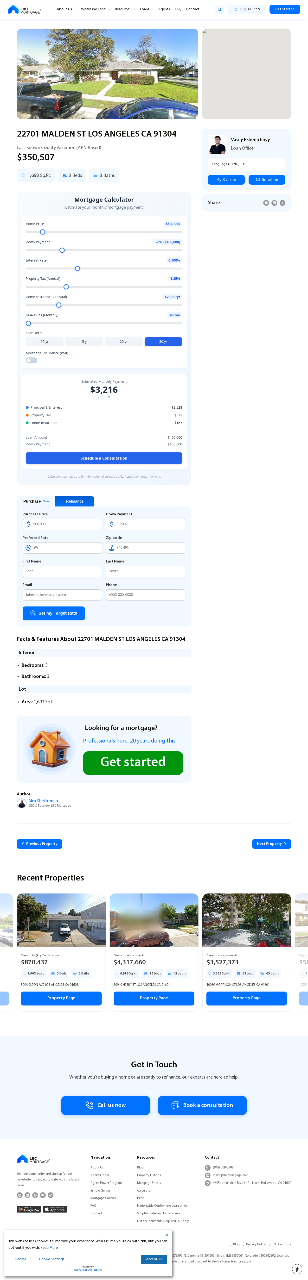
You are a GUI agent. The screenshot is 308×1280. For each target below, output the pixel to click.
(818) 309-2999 (223, 1167)
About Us (64, 9)
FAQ (178, 9)
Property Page (61, 998)
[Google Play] (29, 1209)
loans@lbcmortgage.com (231, 1175)
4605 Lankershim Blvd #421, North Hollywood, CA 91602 (252, 1183)
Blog (140, 1167)
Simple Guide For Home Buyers (158, 1213)
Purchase (36, 501)
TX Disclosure (281, 1244)
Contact (192, 9)
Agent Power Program (106, 1183)
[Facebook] (35, 1195)
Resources (123, 9)
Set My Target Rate (57, 613)
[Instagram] (20, 1195)
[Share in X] (282, 203)
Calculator (144, 1191)
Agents (164, 9)
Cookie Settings (51, 1259)
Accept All (154, 1259)
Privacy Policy (256, 1244)
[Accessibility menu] (297, 1269)
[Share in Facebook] (266, 203)
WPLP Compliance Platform (88, 1270)
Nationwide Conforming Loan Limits (162, 1206)
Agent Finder (99, 1175)
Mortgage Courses (103, 1198)
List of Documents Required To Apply (163, 1221)
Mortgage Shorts (149, 1183)
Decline (20, 1259)
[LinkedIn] (27, 1195)
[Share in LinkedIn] (274, 203)
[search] (219, 9)
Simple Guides (100, 1191)
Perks (141, 1198)
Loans (144, 9)
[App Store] (55, 1209)
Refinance (74, 501)
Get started (285, 9)
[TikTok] (50, 1195)
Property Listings (149, 1175)
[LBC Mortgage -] (24, 9)
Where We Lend (93, 9)
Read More (49, 1248)
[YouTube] (43, 1195)
